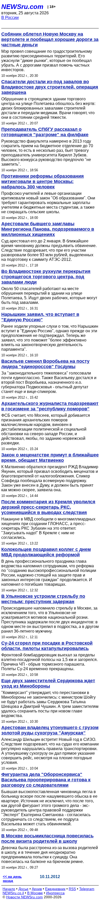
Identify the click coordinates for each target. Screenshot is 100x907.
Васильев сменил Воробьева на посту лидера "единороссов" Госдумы (45, 364)
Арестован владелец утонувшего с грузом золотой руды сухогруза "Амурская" (49, 730)
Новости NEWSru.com (24, 897)
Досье (23, 889)
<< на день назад (12, 878)
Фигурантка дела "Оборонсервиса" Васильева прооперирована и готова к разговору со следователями (46, 780)
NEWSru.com (22, 6)
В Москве (35, 893)
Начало (9, 889)
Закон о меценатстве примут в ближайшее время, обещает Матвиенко (50, 457)
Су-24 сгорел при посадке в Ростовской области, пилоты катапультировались (47, 646)
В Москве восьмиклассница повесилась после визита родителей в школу (47, 838)
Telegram (86, 889)
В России (10, 17)
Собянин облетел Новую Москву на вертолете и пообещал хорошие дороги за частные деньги (49, 39)
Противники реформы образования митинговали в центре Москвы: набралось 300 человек (42, 181)
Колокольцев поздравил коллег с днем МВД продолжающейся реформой (46, 552)
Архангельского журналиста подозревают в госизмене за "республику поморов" (49, 406)
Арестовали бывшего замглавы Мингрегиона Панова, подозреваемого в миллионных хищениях (47, 229)
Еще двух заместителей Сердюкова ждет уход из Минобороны (48, 683)
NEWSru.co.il (13, 893)
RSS (72, 889)
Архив (37, 889)
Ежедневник (55, 889)
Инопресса (55, 893)
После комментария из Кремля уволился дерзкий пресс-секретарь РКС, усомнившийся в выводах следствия (48, 507)
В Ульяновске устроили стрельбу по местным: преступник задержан (43, 599)
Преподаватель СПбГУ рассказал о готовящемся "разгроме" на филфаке (44, 132)
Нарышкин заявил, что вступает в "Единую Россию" (40, 317)
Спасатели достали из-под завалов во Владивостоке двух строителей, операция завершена (49, 87)
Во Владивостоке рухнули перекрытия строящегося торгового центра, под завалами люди (46, 277)
